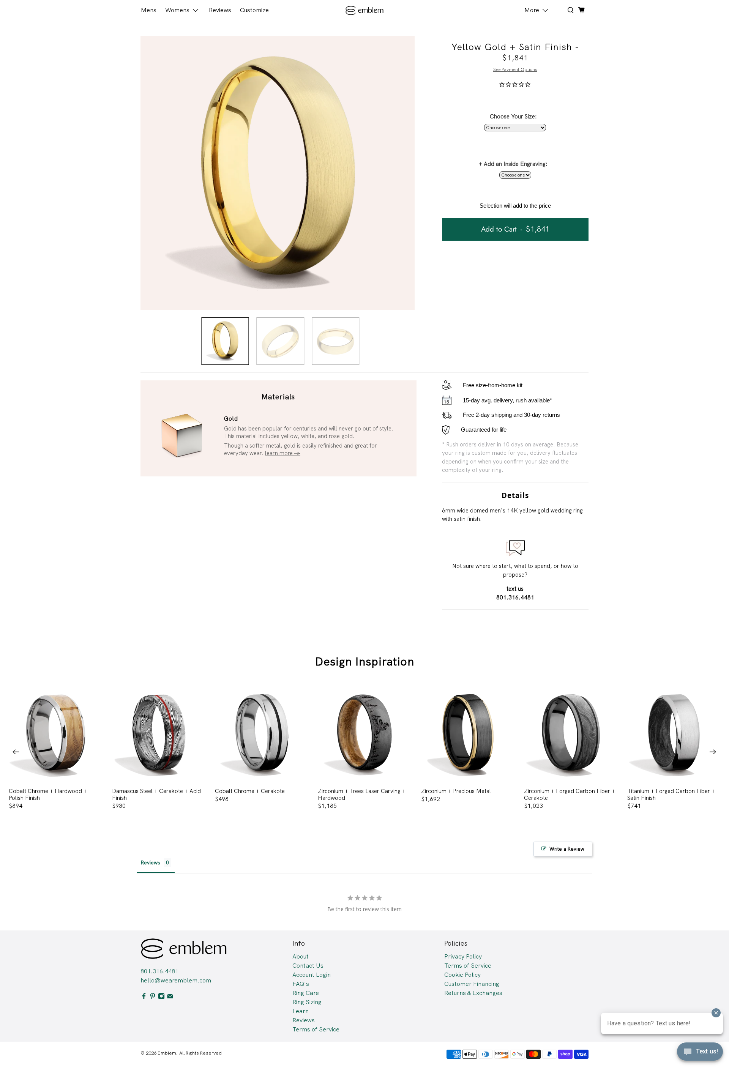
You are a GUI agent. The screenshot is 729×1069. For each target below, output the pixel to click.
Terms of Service (315, 1029)
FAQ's (300, 984)
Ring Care (305, 993)
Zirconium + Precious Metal (456, 791)
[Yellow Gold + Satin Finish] (277, 173)
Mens (148, 10)
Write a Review (566, 849)
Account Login (311, 975)
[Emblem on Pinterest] (152, 997)
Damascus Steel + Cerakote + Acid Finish (156, 794)
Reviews (220, 10)
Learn (300, 1011)
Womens (177, 10)
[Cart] (581, 10)
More (531, 10)
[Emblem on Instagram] (161, 997)
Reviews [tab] (150, 862)
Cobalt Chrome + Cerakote (250, 791)
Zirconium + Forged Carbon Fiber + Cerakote (569, 794)
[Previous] (16, 752)
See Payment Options (515, 69)
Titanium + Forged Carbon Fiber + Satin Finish (671, 794)
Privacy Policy (463, 956)
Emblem (167, 1053)
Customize (254, 10)
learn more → (282, 453)
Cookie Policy (462, 975)
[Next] (713, 752)
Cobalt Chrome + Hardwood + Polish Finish (48, 794)
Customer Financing (471, 984)
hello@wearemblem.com (175, 980)
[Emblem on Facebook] (143, 997)
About (300, 956)
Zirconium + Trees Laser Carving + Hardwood (362, 794)
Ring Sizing (307, 1002)
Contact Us (307, 966)
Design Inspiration (364, 661)
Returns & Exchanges (473, 993)
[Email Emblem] (170, 997)
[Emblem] (365, 10)
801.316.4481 (159, 971)
